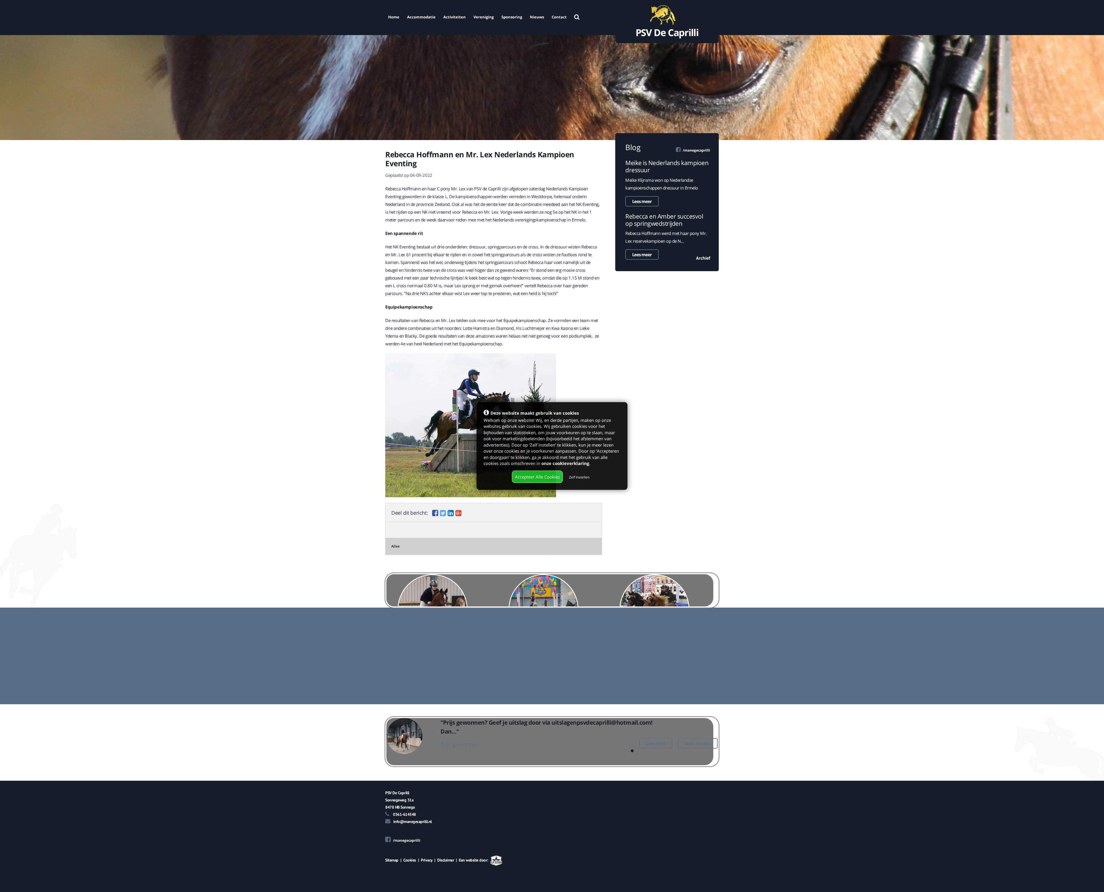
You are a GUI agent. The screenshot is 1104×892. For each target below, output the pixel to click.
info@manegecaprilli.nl (412, 821)
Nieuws (537, 17)
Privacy (426, 860)
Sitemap (391, 860)
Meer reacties (698, 743)
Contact (559, 17)
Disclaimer (445, 860)
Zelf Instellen (579, 476)
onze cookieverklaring (565, 463)
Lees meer (642, 201)
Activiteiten (454, 17)
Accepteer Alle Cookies (537, 476)
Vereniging (484, 17)
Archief (703, 258)
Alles (395, 546)
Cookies (409, 860)
